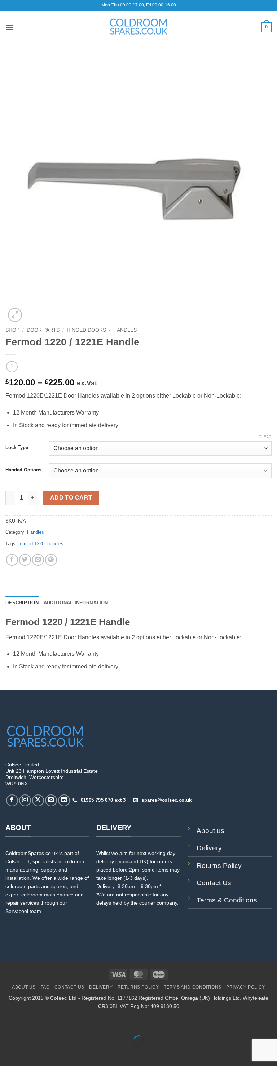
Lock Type (16, 447)
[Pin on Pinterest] (51, 560)
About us (210, 830)
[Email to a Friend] (38, 560)
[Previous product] (11, 366)
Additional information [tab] (76, 602)
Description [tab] (22, 602)
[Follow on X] (38, 800)
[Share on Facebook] (12, 560)
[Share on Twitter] (25, 560)
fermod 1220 (31, 543)
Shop (12, 330)
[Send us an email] (51, 800)
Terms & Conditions (227, 900)
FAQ (45, 987)
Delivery (209, 848)
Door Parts (43, 330)
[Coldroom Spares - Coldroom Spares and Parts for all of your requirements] (138, 27)
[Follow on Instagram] (25, 800)
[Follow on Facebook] (12, 800)
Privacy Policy (245, 987)
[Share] (49, 1023)
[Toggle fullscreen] (28, 1023)
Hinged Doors (86, 330)
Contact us (69, 987)
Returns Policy (219, 865)
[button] (9, 27)
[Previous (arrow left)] (7, 1053)
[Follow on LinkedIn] (64, 800)
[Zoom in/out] (7, 1023)
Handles (125, 330)
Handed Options (23, 469)
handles (55, 543)
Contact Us (214, 883)
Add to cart (71, 497)
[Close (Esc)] (70, 1023)
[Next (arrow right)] (28, 1053)
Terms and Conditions (192, 987)
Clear (265, 437)
